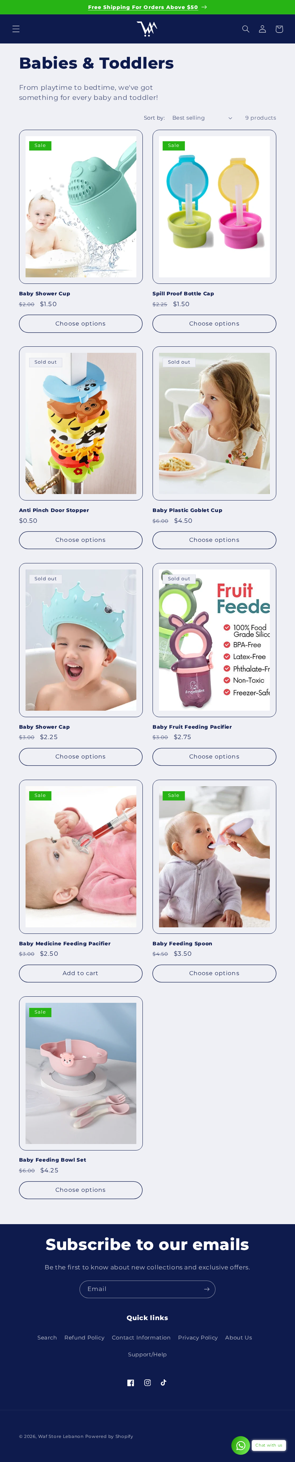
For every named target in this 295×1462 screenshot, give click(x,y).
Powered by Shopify (109, 1436)
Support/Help (147, 1354)
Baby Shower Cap (44, 727)
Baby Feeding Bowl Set (52, 1160)
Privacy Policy (198, 1337)
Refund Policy (84, 1337)
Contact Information (141, 1337)
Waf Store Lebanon (61, 1436)
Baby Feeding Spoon (183, 943)
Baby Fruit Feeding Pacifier (192, 727)
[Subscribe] (207, 1289)
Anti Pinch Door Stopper (54, 510)
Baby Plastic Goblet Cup (187, 510)
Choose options (80, 323)
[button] (16, 29)
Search (47, 1337)
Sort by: (154, 118)
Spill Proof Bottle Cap (183, 293)
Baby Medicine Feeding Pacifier (65, 943)
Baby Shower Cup (45, 293)
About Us (238, 1337)
